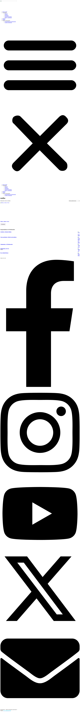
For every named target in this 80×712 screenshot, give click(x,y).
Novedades (7, 15)
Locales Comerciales (8, 22)
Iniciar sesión (5, 11)
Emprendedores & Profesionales (10, 21)
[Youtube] (40, 548)
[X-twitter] (40, 628)
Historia (4, 18)
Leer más (3, 224)
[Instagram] (40, 477)
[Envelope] (40, 707)
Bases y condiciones (8, 17)
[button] (40, 103)
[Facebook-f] (40, 386)
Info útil (6, 13)
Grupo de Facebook (8, 16)
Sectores (6, 14)
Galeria (4, 19)
